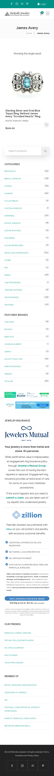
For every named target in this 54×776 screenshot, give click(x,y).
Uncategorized (12, 282)
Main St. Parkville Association (20, 718)
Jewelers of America (15, 692)
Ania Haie (9, 322)
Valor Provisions (13, 663)
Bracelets (9, 171)
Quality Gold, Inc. (13, 359)
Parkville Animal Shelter (17, 633)
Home (29, 33)
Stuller (8, 381)
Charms (8, 193)
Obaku (7, 351)
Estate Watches (12, 230)
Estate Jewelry (12, 223)
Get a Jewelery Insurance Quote (27, 598)
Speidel (8, 374)
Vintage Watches (13, 290)
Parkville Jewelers (18, 752)
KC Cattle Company (14, 648)
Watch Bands (11, 297)
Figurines (9, 238)
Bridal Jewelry (12, 178)
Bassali (8, 329)
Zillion (9, 529)
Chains (8, 186)
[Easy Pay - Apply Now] (27, 396)
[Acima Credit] (27, 406)
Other (7, 260)
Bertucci (9, 337)
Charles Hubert (12, 344)
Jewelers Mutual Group (32, 465)
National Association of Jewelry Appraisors (22, 709)
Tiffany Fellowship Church (19, 640)
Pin (6, 268)
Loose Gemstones (13, 245)
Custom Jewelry (13, 208)
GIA (6, 700)
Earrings (9, 216)
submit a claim (15, 497)
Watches (9, 305)
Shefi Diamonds (12, 366)
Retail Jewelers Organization (20, 685)
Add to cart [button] (47, 125)
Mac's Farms (10, 655)
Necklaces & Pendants (16, 253)
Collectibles (11, 201)
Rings (7, 275)
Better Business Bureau (17, 726)
